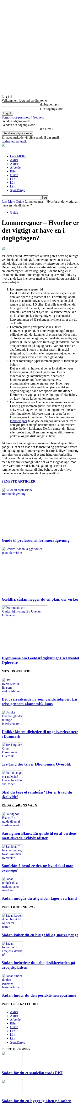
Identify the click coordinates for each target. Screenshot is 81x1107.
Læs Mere (8, 201)
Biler (13, 171)
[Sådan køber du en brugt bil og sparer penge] (12, 927)
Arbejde (15, 167)
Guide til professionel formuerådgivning (36, 540)
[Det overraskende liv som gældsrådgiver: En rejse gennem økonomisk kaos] (12, 691)
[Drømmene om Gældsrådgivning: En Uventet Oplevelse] (24, 650)
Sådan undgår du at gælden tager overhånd (39, 898)
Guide (14, 175)
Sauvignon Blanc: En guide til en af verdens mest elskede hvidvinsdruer (39, 835)
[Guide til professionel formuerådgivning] (24, 532)
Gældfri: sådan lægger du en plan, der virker (40, 599)
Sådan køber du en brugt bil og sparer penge (40, 935)
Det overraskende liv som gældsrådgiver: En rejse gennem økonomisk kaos (39, 701)
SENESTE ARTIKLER (19, 481)
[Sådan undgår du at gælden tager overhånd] (12, 890)
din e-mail (46, 129)
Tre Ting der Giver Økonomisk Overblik (36, 764)
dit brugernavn (49, 104)
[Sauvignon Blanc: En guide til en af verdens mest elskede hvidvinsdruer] (12, 825)
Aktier (14, 160)
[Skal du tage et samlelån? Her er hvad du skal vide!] (12, 784)
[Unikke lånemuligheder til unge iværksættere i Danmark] (12, 723)
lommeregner (18, 421)
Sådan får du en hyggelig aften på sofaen (36, 1101)
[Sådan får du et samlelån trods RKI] (12, 1064)
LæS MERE (18, 156)
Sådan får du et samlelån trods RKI (32, 1073)
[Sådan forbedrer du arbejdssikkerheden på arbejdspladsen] (12, 955)
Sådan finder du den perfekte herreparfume (39, 995)
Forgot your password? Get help (23, 117)
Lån (12, 179)
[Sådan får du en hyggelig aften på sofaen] (12, 1092)
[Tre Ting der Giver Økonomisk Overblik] (12, 756)
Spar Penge (17, 190)
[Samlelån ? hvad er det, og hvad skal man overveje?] (12, 858)
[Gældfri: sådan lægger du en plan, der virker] (24, 591)
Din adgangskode (51, 109)
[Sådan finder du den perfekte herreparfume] (12, 987)
